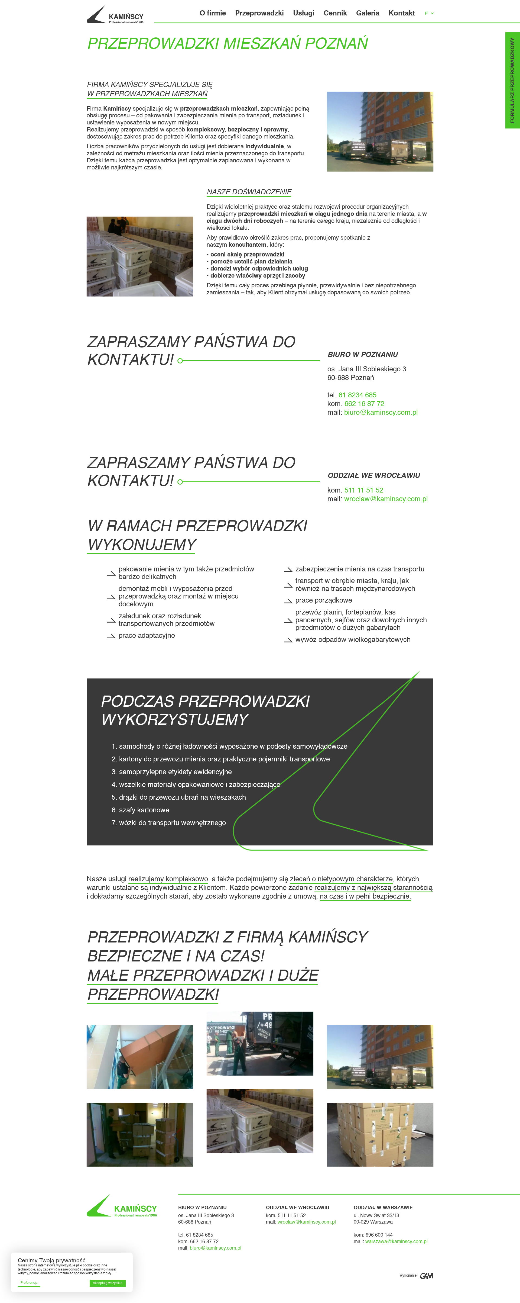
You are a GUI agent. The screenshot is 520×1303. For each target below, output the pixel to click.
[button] (427, 13)
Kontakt (402, 13)
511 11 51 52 (363, 490)
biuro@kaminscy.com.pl (381, 412)
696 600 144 (379, 1235)
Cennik (335, 13)
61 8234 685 (357, 395)
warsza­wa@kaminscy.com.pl (396, 1241)
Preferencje (29, 1283)
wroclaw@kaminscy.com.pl (386, 499)
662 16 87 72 (364, 404)
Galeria (367, 13)
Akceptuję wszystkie (107, 1283)
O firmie (213, 13)
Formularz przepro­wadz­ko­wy (512, 80)
